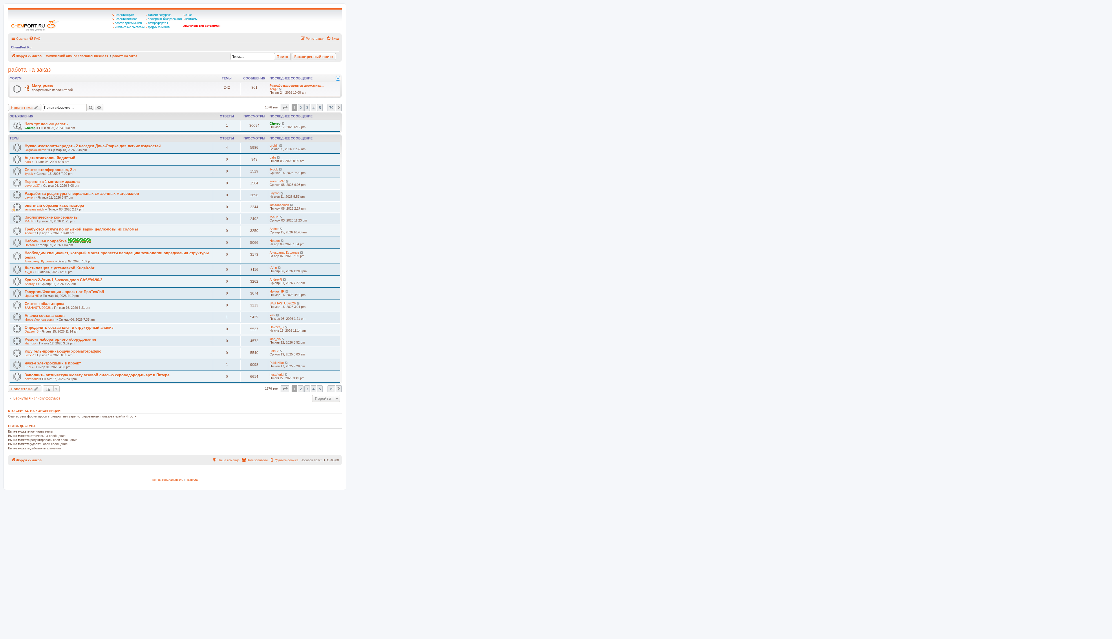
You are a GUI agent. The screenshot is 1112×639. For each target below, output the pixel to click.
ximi (272, 315)
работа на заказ (29, 69)
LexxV (29, 355)
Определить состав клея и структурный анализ (69, 327)
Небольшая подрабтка (46, 241)
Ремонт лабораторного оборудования (60, 339)
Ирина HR (32, 295)
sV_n (28, 272)
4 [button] (313, 107)
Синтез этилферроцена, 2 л (50, 170)
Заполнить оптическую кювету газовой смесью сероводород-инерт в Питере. (98, 375)
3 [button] (307, 107)
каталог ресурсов (159, 15)
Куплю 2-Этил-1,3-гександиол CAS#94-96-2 (63, 280)
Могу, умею (42, 86)
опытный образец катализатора (54, 205)
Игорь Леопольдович (40, 319)
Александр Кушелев (39, 261)
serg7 (274, 89)
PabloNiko (277, 362)
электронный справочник (165, 19)
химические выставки (130, 27)
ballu (28, 162)
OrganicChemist (36, 150)
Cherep (30, 128)
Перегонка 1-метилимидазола (52, 181)
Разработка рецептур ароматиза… (297, 85)
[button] (285, 107)
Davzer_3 (32, 331)
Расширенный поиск (313, 56)
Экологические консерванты (51, 217)
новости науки (124, 15)
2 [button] (301, 107)
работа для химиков (128, 23)
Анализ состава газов (45, 315)
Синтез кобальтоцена (44, 304)
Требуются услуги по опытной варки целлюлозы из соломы (81, 229)
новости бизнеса (126, 19)
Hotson (30, 245)
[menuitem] (35, 38)
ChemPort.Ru (21, 47)
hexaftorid (32, 379)
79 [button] (331, 107)
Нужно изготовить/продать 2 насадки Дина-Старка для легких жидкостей (93, 146)
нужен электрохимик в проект (53, 363)
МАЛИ (29, 221)
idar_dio (30, 343)
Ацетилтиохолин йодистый (50, 158)
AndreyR (31, 284)
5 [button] (320, 107)
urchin (274, 145)
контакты (191, 19)
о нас (189, 15)
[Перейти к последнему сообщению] (283, 123)
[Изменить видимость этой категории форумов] (338, 78)
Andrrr (29, 233)
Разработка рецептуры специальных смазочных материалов (82, 193)
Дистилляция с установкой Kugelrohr (59, 268)
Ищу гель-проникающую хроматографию (63, 351)
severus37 (32, 185)
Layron (29, 197)
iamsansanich (34, 209)
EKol (28, 367)
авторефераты (158, 23)
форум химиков (159, 27)
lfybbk (29, 173)
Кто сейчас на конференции (34, 411)
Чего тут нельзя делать (46, 124)
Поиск (282, 56)
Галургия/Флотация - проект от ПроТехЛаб (64, 292)
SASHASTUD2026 (38, 307)
